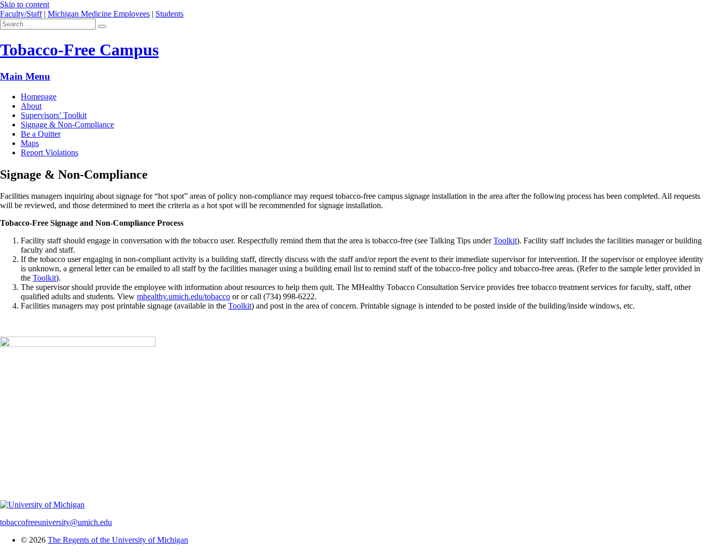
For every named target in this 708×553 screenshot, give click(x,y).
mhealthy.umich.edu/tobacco (183, 296)
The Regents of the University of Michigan (118, 539)
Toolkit (505, 240)
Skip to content (24, 4)
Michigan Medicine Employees (99, 13)
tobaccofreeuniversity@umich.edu (56, 522)
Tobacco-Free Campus (79, 49)
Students (169, 13)
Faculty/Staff (21, 13)
